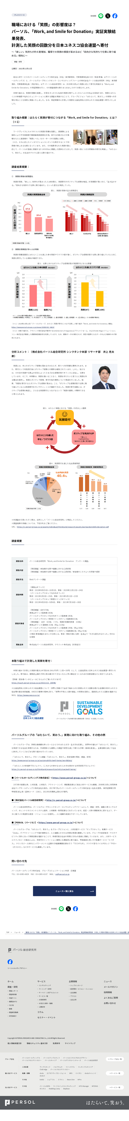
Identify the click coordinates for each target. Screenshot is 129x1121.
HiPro (80, 1079)
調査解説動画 (13, 1012)
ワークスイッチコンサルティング (64, 1086)
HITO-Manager (84, 1086)
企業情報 (73, 981)
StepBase (66, 1089)
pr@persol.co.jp (62, 874)
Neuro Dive (70, 1079)
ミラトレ (61, 1079)
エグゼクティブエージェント (56, 1073)
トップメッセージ (76, 985)
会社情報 (73, 992)
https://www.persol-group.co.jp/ (69, 777)
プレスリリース (19, 15)
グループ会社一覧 (116, 1059)
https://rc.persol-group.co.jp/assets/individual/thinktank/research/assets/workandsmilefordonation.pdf (63, 527)
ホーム (11, 981)
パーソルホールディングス (31, 1058)
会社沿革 (73, 1000)
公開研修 (42, 1007)
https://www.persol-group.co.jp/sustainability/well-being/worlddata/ (42, 760)
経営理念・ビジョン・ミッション (81, 989)
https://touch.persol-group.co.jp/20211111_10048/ (34, 683)
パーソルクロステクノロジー (32, 1060)
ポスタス (43, 1089)
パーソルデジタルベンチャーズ (70, 1060)
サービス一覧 (43, 996)
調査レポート (13, 991)
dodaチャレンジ (90, 1073)
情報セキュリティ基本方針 (37, 1043)
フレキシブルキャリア (85, 1067)
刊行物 (11, 1005)
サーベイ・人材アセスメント (49, 992)
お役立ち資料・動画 (46, 1003)
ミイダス (78, 1073)
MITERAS (95, 1086)
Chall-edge (43, 1069)
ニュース (17, 932)
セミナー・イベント (46, 1017)
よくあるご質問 (111, 997)
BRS (70, 1073)
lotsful (42, 1079)
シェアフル (51, 1079)
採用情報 (108, 992)
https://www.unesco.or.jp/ (28, 695)
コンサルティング (45, 985)
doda (42, 1073)
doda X (42, 1076)
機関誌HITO (13, 1001)
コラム (40, 1011)
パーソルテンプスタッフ (51, 1058)
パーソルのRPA (45, 1086)
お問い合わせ (110, 1003)
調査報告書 (13, 994)
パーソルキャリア (51, 1060)
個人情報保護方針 (15, 1043)
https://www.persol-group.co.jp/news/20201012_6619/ (33, 327)
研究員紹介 (13, 1016)
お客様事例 (42, 1000)
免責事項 (56, 1043)
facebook (10, 961)
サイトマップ (70, 1043)
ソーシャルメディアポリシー (17, 968)
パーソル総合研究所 (91, 1060)
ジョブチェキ (57, 1067)
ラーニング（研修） (46, 989)
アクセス (73, 996)
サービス (41, 981)
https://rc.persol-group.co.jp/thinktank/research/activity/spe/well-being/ (44, 769)
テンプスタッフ (45, 1067)
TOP (7, 932)
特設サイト (13, 998)
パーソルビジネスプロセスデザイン (75, 1058)
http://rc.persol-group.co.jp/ (61, 800)
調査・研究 (13, 986)
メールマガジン (111, 986)
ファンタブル (70, 1067)
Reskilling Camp (54, 1089)
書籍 (10, 1009)
